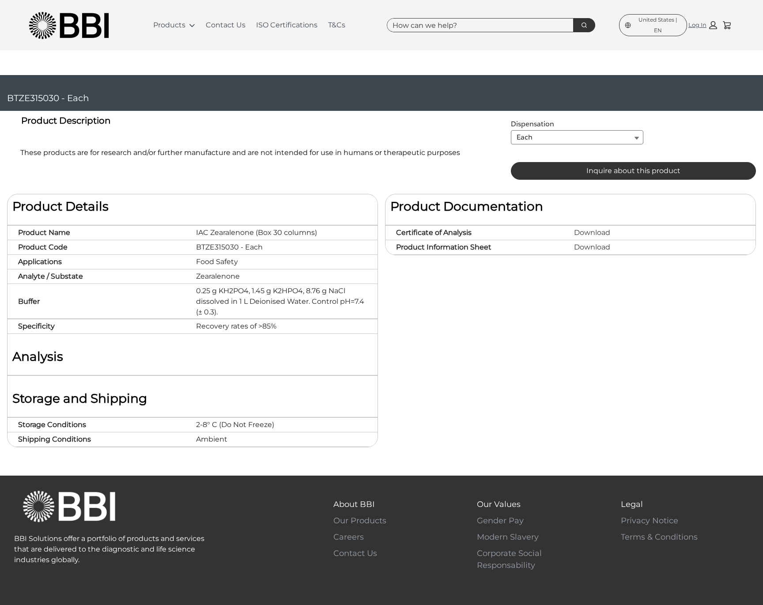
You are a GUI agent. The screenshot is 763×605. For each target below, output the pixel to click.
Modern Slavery (508, 537)
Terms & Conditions (659, 537)
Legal (632, 504)
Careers (348, 537)
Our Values (499, 504)
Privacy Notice (649, 521)
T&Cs (336, 25)
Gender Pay (500, 521)
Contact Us (226, 25)
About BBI (353, 504)
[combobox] (476, 25)
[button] (702, 25)
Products (169, 25)
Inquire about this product (633, 170)
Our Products (359, 521)
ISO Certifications (286, 25)
